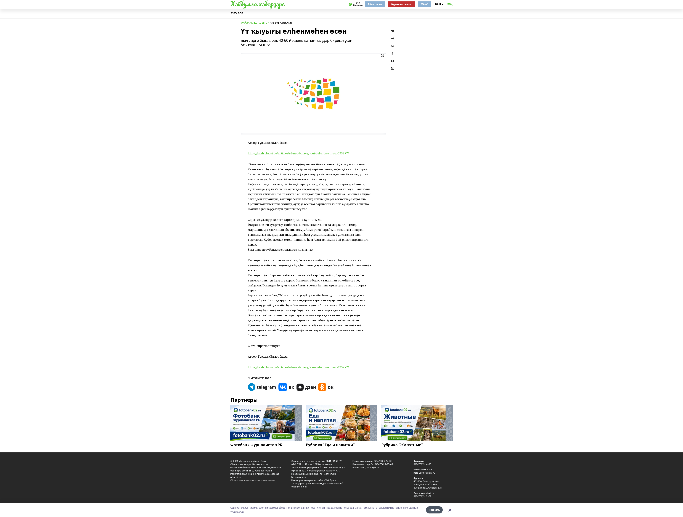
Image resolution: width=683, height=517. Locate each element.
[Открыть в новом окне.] (262, 387)
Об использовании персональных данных (252, 480)
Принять (434, 509)
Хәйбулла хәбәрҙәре (257, 4)
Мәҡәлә (236, 13)
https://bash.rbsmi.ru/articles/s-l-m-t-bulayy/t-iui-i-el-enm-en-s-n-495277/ (298, 153)
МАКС (424, 4)
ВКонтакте (375, 4)
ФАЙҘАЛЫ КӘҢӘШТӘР (255, 22)
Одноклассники (401, 4)
